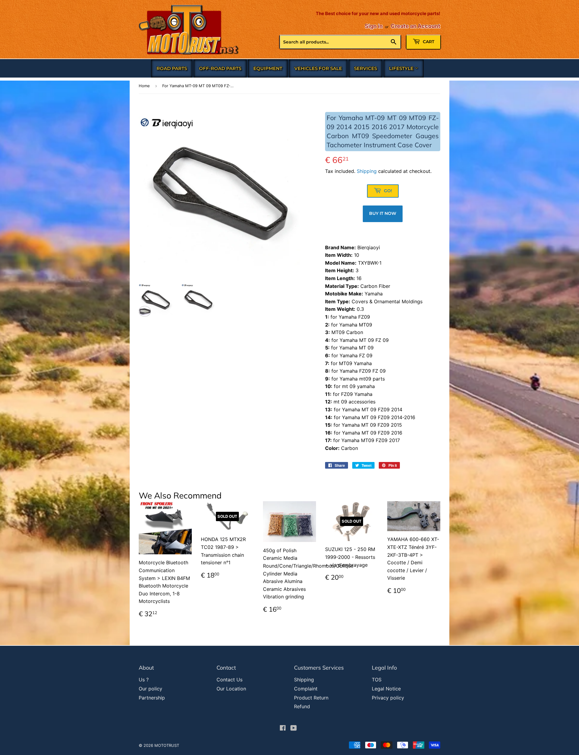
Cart (428, 41)
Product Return (311, 698)
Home (144, 85)
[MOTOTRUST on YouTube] (293, 728)
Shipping (367, 171)
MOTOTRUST (166, 745)
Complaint (306, 689)
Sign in (374, 26)
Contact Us (229, 680)
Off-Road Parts (220, 68)
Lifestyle (402, 68)
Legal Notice (386, 689)
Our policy (150, 689)
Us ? (144, 680)
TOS (376, 680)
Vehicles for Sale (318, 68)
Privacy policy (388, 698)
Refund (302, 706)
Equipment (267, 68)
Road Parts (172, 68)
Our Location (231, 689)
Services (365, 68)
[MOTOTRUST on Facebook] (283, 728)
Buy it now (382, 213)
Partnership (152, 698)
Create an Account (415, 26)
